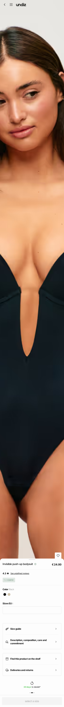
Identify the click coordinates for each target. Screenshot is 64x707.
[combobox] (32, 610)
